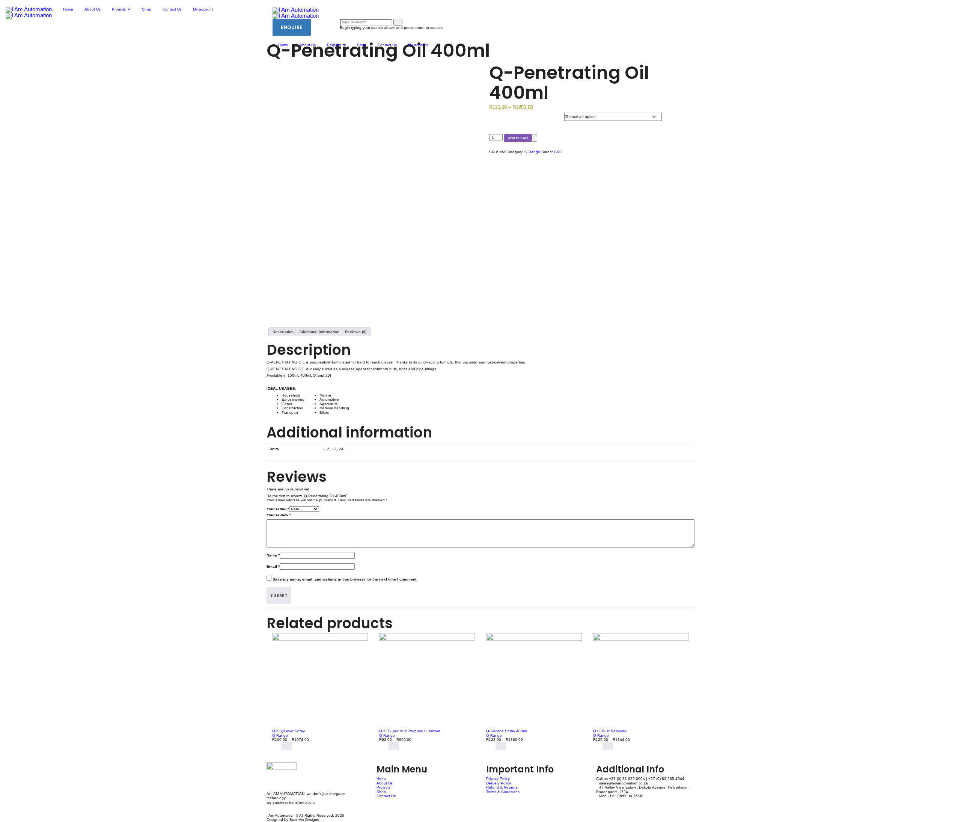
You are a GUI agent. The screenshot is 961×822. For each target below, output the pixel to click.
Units (504, 121)
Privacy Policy (498, 779)
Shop (361, 45)
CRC (558, 152)
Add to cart (518, 138)
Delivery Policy (498, 783)
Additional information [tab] (319, 332)
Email (273, 566)
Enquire (292, 27)
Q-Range (532, 152)
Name (273, 555)
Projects (334, 45)
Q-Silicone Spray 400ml (506, 731)
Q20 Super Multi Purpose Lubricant (409, 731)
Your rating (278, 509)
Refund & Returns (501, 787)
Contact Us (387, 45)
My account (418, 45)
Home (283, 45)
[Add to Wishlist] (534, 138)
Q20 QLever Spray (288, 731)
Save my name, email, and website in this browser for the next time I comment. (345, 579)
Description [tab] (283, 332)
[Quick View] (279, 746)
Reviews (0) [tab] (355, 332)
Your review (279, 515)
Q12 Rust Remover (609, 731)
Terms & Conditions (503, 792)
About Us (308, 45)
